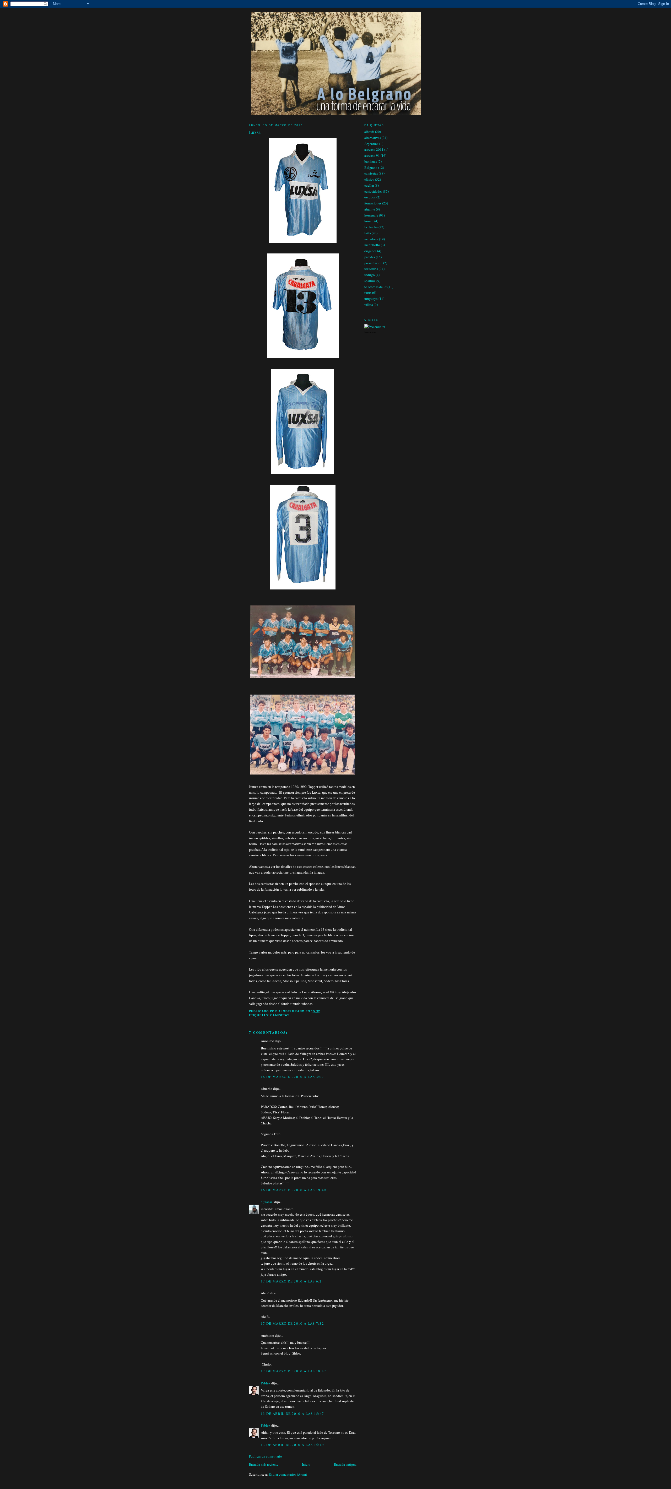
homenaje (371, 215)
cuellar (369, 185)
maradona (371, 239)
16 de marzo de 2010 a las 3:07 (292, 1076)
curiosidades (373, 191)
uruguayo (371, 298)
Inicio (306, 1464)
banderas (370, 161)
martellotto (372, 244)
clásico (369, 179)
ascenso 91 (372, 155)
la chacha (371, 227)
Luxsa (255, 132)
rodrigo (369, 274)
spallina (370, 280)
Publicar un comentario (265, 1456)
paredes (369, 257)
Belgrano (370, 167)
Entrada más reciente (263, 1464)
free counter (370, 332)
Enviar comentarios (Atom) (288, 1474)
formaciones (372, 203)
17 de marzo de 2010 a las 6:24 (292, 1281)
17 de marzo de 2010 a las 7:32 (292, 1323)
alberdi (369, 131)
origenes (370, 250)
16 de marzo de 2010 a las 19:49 (293, 1190)
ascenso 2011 (373, 149)
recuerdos (371, 268)
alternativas (372, 137)
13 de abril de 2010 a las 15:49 (292, 1444)
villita (368, 304)
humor (369, 221)
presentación (373, 263)
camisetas (279, 1015)
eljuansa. (267, 1201)
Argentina (371, 143)
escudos (370, 197)
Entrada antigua (345, 1464)
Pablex (265, 1383)
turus (367, 292)
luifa (367, 233)
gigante (369, 209)
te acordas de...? (375, 286)
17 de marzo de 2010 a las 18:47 (293, 1371)
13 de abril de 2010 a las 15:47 (292, 1413)
